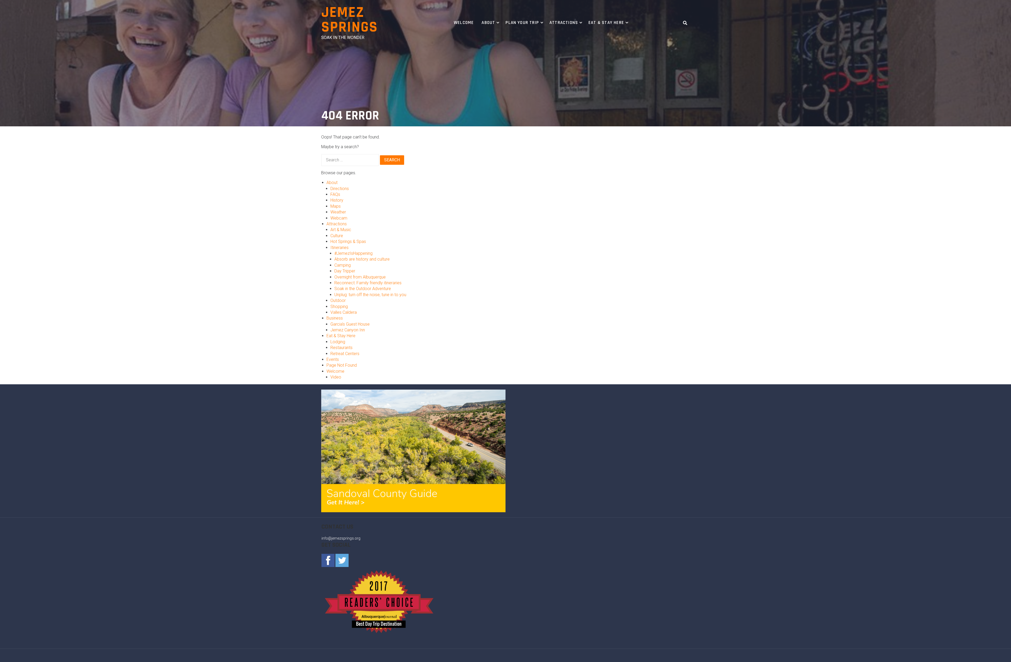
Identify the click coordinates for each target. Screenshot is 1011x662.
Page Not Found (341, 365)
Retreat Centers (344, 353)
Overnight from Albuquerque (360, 277)
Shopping (339, 306)
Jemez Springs (349, 20)
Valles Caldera (343, 312)
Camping (342, 265)
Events (332, 359)
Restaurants (341, 347)
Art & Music (340, 229)
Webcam (338, 218)
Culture (336, 235)
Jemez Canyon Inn (347, 329)
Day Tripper (344, 270)
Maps (335, 206)
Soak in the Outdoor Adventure (362, 288)
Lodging (337, 341)
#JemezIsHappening (353, 253)
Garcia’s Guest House (350, 324)
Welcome (464, 23)
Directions (339, 188)
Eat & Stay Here (606, 23)
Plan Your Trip (522, 23)
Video (335, 377)
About (488, 23)
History (336, 200)
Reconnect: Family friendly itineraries (368, 282)
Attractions (563, 23)
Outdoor (338, 300)
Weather (338, 212)
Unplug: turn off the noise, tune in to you (370, 294)
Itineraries (339, 247)
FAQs (335, 194)
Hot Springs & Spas (348, 241)
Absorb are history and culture (362, 259)
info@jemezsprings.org (340, 538)
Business (334, 318)
